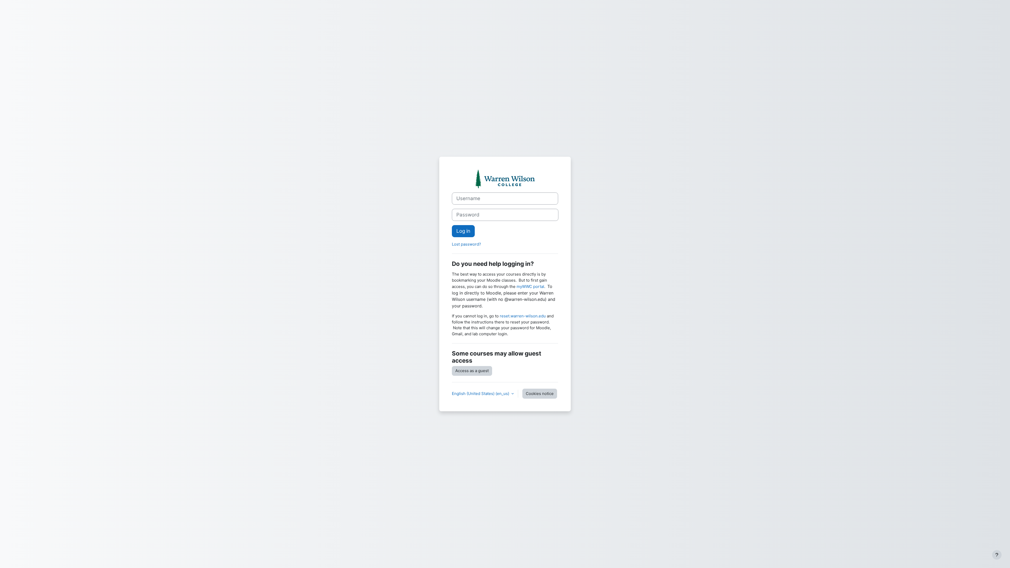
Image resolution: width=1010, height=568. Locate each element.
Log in (463, 231)
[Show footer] (997, 555)
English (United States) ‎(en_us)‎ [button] (481, 393)
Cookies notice (540, 393)
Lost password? (466, 244)
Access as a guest (472, 370)
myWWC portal (530, 286)
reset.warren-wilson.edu (523, 315)
